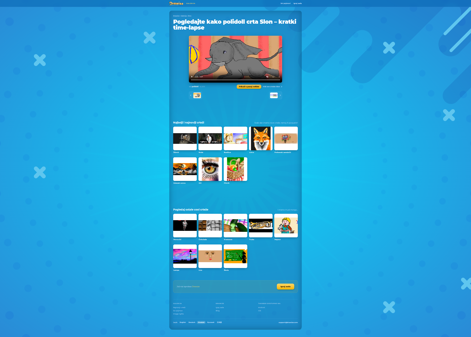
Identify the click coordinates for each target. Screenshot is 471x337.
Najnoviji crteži (179, 307)
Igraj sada (298, 3)
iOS (259, 311)
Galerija (184, 16)
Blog (218, 311)
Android (261, 307)
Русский (210, 322)
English (183, 322)
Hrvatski (201, 322)
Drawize (176, 16)
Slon (189, 16)
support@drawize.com (288, 322)
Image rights (178, 314)
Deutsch (192, 322)
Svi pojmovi (286, 3)
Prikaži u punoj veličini (249, 87)
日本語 (219, 322)
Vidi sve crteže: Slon (271, 87)
